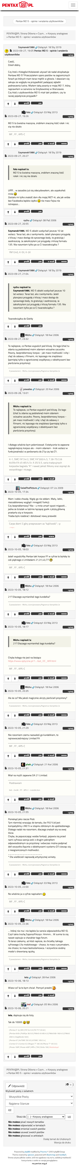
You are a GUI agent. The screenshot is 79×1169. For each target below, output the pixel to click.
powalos (27, 389)
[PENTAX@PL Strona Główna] (18, 5)
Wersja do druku (62, 1142)
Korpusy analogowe (58, 33)
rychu (26, 220)
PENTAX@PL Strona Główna (20, 33)
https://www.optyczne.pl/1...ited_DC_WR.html (32, 661)
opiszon (31, 1154)
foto (28, 112)
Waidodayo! (54, 1047)
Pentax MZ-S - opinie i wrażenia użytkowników (39, 21)
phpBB (27, 1151)
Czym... (41, 33)
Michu (28, 335)
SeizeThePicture (28, 488)
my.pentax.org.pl (39, 1163)
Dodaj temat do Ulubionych (57, 1139)
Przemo (43, 1151)
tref (29, 1004)
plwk (28, 764)
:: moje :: (12, 527)
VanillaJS (62, 1154)
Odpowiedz (18, 1086)
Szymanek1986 (26, 47)
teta (26, 977)
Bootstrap (51, 1154)
